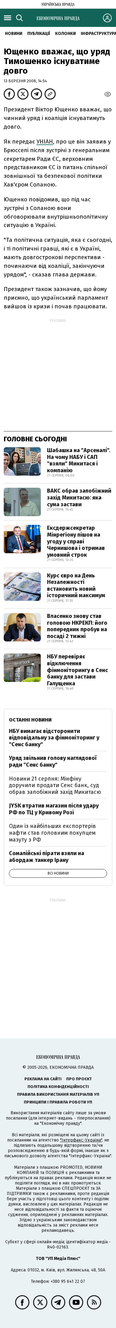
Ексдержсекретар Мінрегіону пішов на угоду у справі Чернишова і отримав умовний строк (76, 541)
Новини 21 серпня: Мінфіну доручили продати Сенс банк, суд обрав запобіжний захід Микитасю (55, 785)
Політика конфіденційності (58, 1086)
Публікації (38, 33)
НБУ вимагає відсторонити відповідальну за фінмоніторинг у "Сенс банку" (54, 738)
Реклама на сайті (43, 1079)
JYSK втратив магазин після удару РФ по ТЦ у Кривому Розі (54, 809)
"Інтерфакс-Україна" (81, 1140)
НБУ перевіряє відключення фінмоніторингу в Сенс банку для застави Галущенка (77, 670)
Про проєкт (79, 1079)
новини (13, 33)
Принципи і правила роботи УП (58, 1102)
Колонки (65, 33)
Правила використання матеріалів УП (58, 1094)
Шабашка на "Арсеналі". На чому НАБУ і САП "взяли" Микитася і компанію (78, 460)
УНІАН (45, 141)
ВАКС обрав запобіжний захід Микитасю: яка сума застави (79, 497)
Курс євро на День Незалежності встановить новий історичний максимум (76, 585)
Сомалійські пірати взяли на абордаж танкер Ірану (46, 856)
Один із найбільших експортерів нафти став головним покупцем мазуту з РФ (52, 833)
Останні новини (30, 720)
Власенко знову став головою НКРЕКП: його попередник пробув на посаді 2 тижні (77, 626)
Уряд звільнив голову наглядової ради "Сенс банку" (53, 761)
